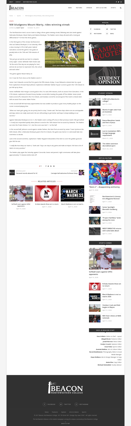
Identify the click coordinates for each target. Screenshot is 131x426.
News (70, 8)
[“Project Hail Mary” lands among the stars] (95, 220)
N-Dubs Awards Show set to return (46, 204)
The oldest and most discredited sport (110, 145)
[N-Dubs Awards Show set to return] (47, 193)
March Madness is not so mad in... (72, 204)
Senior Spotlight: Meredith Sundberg (109, 208)
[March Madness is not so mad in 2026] (73, 193)
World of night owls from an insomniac (111, 111)
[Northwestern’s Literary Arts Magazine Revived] (95, 199)
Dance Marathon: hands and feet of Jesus (111, 121)
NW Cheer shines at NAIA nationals (111, 317)
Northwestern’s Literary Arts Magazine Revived (111, 197)
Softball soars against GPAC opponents (21, 205)
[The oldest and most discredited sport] (95, 146)
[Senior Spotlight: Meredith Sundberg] (95, 210)
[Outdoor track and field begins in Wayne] (95, 308)
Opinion (89, 8)
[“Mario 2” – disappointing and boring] (105, 174)
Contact (18, 2)
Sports (113, 8)
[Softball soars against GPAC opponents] (21, 193)
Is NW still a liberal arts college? (110, 100)
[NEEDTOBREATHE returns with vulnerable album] (95, 231)
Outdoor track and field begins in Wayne (111, 306)
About (11, 2)
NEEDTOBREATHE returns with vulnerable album (111, 229)
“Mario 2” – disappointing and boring (104, 187)
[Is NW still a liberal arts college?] (95, 102)
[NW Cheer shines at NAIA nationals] (95, 318)
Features (79, 8)
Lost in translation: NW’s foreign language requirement (111, 133)
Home (11, 16)
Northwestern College (30, 2)
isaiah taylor (20, 28)
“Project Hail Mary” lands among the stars (111, 219)
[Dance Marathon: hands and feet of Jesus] (95, 123)
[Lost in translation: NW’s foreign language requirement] (95, 134)
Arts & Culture (101, 8)
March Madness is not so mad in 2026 (111, 295)
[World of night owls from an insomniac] (95, 112)
